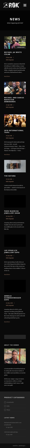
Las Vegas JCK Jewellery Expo (11, 251)
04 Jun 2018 (9, 255)
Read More (7, 76)
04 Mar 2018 (9, 303)
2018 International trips (14, 131)
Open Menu (25, 5)
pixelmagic (22, 445)
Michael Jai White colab (13, 53)
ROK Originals (10, 60)
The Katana (10, 176)
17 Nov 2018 (9, 57)
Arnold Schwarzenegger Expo (12, 298)
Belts (8, 406)
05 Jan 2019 (9, 135)
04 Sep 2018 (9, 216)
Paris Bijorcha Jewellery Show (12, 212)
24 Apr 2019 (9, 105)
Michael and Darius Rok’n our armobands (14, 100)
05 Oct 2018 (9, 179)
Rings (8, 410)
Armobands (10, 402)
